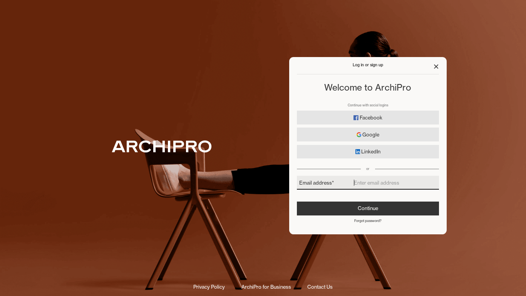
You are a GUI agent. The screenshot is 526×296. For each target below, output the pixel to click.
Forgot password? (368, 221)
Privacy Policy (209, 286)
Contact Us (320, 286)
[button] (436, 66)
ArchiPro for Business (266, 286)
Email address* (316, 183)
